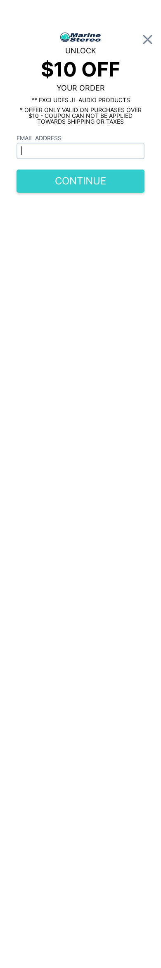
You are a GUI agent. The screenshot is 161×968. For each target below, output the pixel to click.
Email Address (39, 137)
